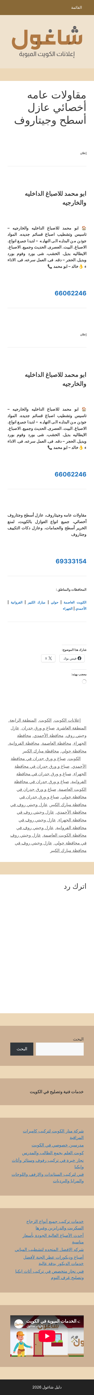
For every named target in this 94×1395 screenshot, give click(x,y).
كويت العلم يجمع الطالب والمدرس (53, 1152)
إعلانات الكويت (67, 720)
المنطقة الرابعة (23, 720)
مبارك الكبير (36, 602)
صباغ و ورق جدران (38, 727)
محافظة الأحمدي (48, 735)
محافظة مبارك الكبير (41, 750)
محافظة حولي (73, 750)
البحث (78, 1039)
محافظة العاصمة (56, 743)
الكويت (45, 720)
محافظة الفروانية (24, 743)
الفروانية (17, 602)
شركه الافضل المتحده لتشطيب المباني (49, 1249)
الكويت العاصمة (75, 602)
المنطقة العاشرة (71, 727)
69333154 (71, 561)
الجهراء (68, 608)
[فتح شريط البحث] (7, 9)
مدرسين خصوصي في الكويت (58, 1145)
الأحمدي (80, 608)
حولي (54, 602)
